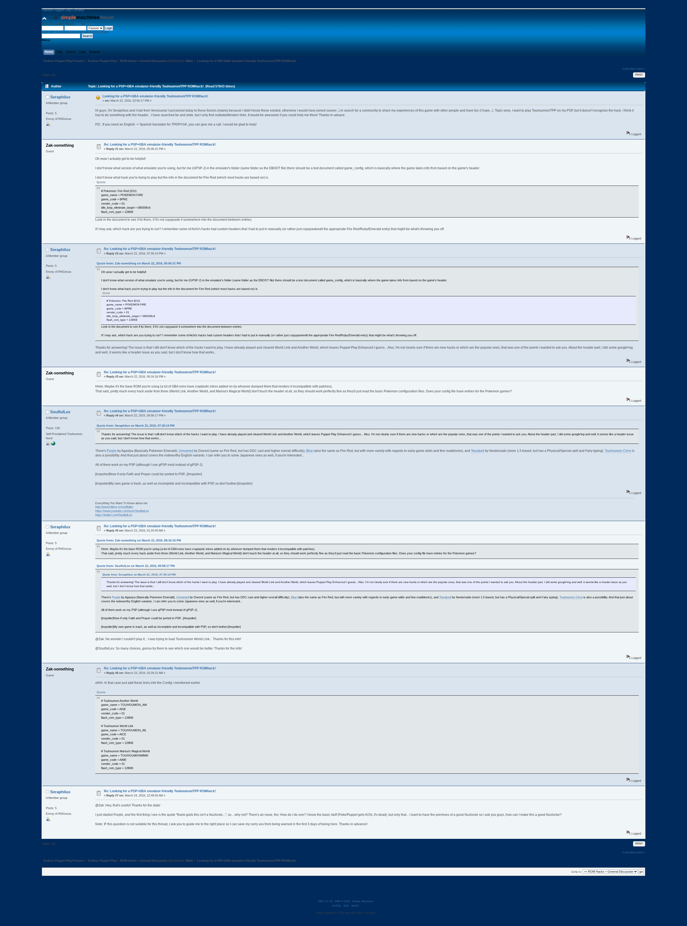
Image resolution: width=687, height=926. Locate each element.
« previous (629, 68)
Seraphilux (60, 97)
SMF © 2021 (342, 901)
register (90, 23)
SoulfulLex (60, 411)
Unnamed (186, 451)
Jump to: (576, 871)
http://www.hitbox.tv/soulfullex (114, 506)
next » (641, 68)
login (78, 23)
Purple (111, 451)
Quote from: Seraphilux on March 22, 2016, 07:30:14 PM (135, 425)
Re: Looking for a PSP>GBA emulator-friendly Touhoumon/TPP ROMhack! (160, 144)
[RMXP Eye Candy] (53, 444)
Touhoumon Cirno (618, 451)
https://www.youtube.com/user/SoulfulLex (122, 510)
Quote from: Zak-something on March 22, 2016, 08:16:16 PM (139, 540)
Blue (309, 451)
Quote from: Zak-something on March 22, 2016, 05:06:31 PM (139, 263)
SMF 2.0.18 (325, 901)
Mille (189, 60)
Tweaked (477, 451)
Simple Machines (362, 901)
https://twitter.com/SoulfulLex (113, 515)
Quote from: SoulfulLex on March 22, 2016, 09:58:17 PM (136, 565)
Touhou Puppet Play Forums (63, 10)
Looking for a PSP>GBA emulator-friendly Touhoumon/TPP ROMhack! (155, 96)
